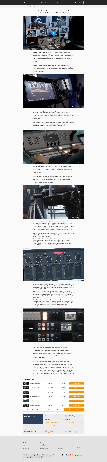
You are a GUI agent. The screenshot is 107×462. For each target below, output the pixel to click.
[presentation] (24, 33)
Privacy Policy (77, 447)
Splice (57, 2)
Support (35, 2)
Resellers (30, 2)
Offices (76, 441)
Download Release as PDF (33, 409)
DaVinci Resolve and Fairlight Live (28, 442)
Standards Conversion (43, 441)
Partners (76, 444)
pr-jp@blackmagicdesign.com (52, 422)
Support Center (60, 442)
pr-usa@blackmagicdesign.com (52, 432)
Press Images (36, 6)
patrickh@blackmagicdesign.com (32, 432)
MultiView (41, 447)
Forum (62, 2)
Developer (41, 2)
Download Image (75, 106)
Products (24, 2)
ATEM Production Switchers (27, 444)
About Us (76, 442)
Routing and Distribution (44, 448)
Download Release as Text (53, 409)
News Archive (30, 6)
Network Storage (43, 445)
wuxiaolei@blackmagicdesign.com (73, 422)
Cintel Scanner (25, 450)
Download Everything (74, 409)
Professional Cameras (26, 441)
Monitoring (42, 444)
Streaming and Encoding (44, 450)
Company (47, 2)
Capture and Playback (26, 448)
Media (52, 2)
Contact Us (59, 444)
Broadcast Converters (43, 442)
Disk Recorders (25, 447)
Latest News (25, 6)
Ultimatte (24, 445)
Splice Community (61, 448)
